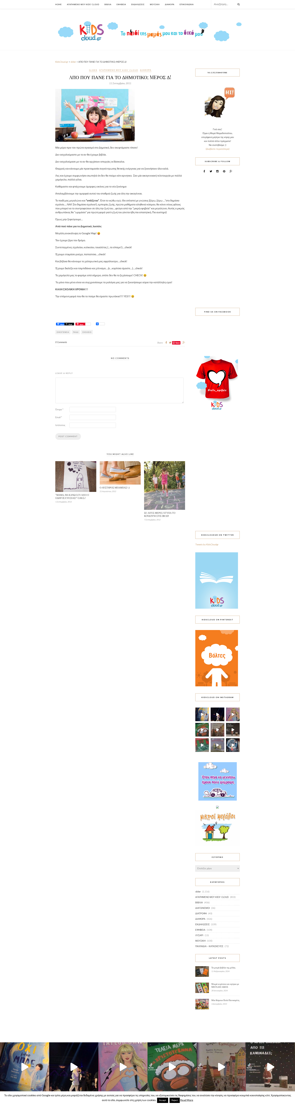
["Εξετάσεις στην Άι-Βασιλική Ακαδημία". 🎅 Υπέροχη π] (202, 745)
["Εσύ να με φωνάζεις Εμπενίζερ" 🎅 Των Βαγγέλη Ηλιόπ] (217, 730)
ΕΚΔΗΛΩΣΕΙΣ (202, 924)
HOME (58, 4)
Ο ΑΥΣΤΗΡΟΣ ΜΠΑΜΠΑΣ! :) (115, 487)
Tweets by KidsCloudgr (207, 544)
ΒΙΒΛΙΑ (199, 902)
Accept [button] (162, 1100)
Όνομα (59, 409)
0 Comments (61, 342)
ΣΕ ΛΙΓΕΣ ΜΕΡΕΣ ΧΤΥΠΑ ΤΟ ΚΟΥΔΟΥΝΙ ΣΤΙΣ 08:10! (159, 514)
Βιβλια (107, 4)
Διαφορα (169, 4)
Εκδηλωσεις (138, 4)
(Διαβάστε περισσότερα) (217, 149)
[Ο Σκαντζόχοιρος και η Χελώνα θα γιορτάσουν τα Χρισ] (217, 745)
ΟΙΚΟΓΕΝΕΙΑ (63, 332)
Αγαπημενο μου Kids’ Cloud (83, 4)
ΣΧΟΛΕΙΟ (87, 332)
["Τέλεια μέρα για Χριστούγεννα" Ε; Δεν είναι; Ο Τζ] (202, 730)
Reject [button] (175, 1100)
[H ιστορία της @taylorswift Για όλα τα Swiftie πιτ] (233, 714)
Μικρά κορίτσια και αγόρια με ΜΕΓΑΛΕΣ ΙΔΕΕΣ (225, 985)
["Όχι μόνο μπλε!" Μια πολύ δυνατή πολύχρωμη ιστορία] (202, 714)
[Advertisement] (217, 238)
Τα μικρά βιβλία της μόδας (223, 967)
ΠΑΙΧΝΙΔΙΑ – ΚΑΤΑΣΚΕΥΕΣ (209, 946)
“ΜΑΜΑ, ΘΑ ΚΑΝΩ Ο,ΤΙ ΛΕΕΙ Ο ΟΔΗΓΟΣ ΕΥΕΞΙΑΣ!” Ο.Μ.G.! (72, 496)
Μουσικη (155, 4)
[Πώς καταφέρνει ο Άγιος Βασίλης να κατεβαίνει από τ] (233, 730)
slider (93, 70)
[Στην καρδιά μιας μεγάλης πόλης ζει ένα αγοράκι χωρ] (233, 745)
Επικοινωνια (187, 4)
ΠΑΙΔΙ (76, 332)
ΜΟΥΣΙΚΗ (200, 940)
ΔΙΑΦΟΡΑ (145, 70)
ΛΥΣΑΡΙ (199, 935)
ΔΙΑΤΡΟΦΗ (201, 913)
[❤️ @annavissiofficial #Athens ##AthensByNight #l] (217, 714)
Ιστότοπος (60, 425)
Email (58, 417)
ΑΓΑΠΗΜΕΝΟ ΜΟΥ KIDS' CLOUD (118, 70)
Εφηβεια (121, 4)
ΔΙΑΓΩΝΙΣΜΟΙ (202, 908)
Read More (186, 1100)
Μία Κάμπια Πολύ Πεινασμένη (225, 1000)
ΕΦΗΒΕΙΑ (200, 929)
